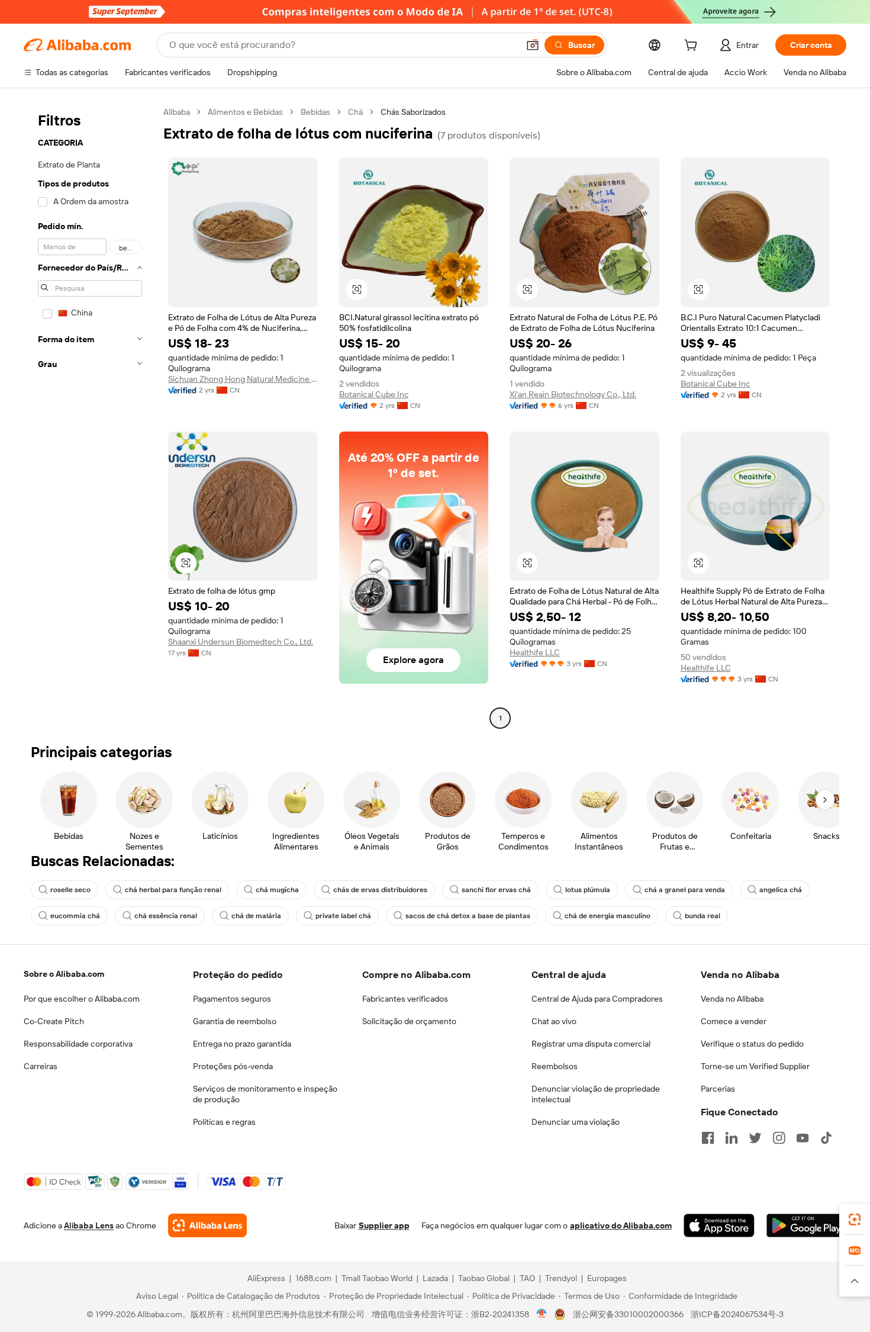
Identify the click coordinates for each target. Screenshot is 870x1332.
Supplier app (384, 1225)
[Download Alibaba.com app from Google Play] (806, 1225)
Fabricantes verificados (405, 998)
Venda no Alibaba (732, 998)
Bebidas (315, 112)
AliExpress (266, 1278)
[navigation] (90, 416)
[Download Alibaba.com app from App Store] (719, 1225)
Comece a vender (733, 1021)
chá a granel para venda (685, 890)
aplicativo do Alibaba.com (621, 1225)
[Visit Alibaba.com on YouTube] (802, 1138)
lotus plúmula (587, 890)
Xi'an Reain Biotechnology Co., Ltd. (573, 394)
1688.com (313, 1278)
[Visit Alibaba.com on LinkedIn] (731, 1138)
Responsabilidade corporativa (78, 1043)
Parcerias (718, 1088)
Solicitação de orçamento (409, 1021)
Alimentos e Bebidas (245, 112)
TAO (527, 1278)
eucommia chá (75, 916)
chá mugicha (277, 890)
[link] (854, 1219)
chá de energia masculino (607, 916)
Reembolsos (554, 1066)
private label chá (343, 916)
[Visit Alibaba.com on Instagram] (779, 1138)
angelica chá (780, 890)
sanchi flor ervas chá (496, 890)
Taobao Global (484, 1278)
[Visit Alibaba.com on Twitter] (755, 1138)
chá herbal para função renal (173, 890)
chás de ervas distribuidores (380, 890)
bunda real (702, 916)
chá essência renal (165, 916)
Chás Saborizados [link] (413, 112)
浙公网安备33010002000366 (628, 1314)
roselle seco (70, 890)
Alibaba (176, 112)
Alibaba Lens (89, 1225)
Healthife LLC (535, 652)
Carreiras (40, 1066)
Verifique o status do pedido (752, 1043)
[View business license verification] (541, 1314)
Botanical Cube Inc (374, 394)
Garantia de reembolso (234, 1021)
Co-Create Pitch (54, 1021)
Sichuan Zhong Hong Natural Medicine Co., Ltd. (243, 379)
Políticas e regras (224, 1122)
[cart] (693, 47)
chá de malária (256, 916)
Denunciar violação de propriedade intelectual (595, 1094)
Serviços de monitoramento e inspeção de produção (265, 1094)
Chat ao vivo (553, 1021)
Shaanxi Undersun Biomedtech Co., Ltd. (240, 641)
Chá (355, 112)
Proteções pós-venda (233, 1066)
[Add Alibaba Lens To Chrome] (207, 1225)
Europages (607, 1278)
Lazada (435, 1278)
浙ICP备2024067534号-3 (737, 1314)
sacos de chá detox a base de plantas (467, 916)
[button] (533, 45)
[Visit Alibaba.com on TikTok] (826, 1138)
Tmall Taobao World (377, 1278)
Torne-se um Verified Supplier (755, 1066)
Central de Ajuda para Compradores (597, 998)
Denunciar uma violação (575, 1122)
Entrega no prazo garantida (242, 1043)
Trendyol (561, 1278)
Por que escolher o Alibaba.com (82, 998)
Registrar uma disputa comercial (590, 1043)
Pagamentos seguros (232, 998)
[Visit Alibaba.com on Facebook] (708, 1138)
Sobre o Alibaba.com (64, 974)
